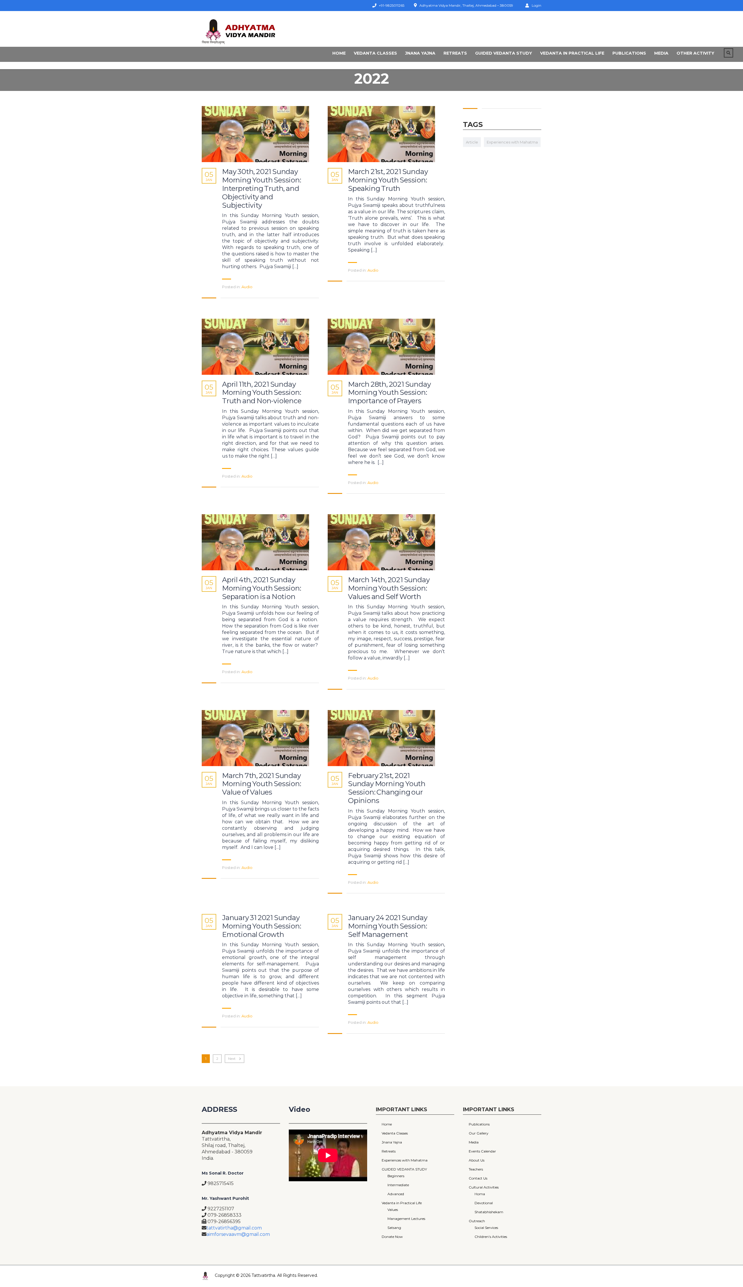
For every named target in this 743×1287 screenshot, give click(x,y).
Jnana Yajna (420, 53)
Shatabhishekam (489, 1212)
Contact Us (478, 1178)
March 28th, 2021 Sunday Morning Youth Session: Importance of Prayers (389, 392)
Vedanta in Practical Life (572, 53)
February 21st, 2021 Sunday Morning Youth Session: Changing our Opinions (386, 788)
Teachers (476, 1169)
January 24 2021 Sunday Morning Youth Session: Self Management (388, 926)
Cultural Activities (484, 1187)
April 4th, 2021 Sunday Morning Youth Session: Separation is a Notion (261, 588)
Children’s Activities (491, 1236)
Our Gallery (478, 1133)
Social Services (486, 1227)
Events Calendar (482, 1151)
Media (661, 53)
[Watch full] (255, 134)
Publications (629, 53)
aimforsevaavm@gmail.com (238, 1234)
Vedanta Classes (375, 53)
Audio (247, 286)
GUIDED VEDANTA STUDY (503, 53)
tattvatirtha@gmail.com (234, 1228)
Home (339, 53)
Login (536, 5)
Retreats (455, 53)
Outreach (477, 1221)
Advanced (395, 1194)
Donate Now (392, 1236)
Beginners (395, 1176)
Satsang (394, 1227)
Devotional (484, 1203)
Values (392, 1209)
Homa (480, 1194)
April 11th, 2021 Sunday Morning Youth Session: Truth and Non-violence (262, 392)
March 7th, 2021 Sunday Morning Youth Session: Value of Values (261, 784)
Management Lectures (406, 1218)
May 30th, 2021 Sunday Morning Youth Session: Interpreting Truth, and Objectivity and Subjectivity (261, 188)
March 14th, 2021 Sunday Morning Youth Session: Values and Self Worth (389, 588)
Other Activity (695, 53)
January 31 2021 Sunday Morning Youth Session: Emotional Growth (261, 926)
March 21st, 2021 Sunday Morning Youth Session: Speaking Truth (388, 180)
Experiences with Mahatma (512, 142)
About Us (476, 1160)
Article (472, 142)
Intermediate (398, 1185)
